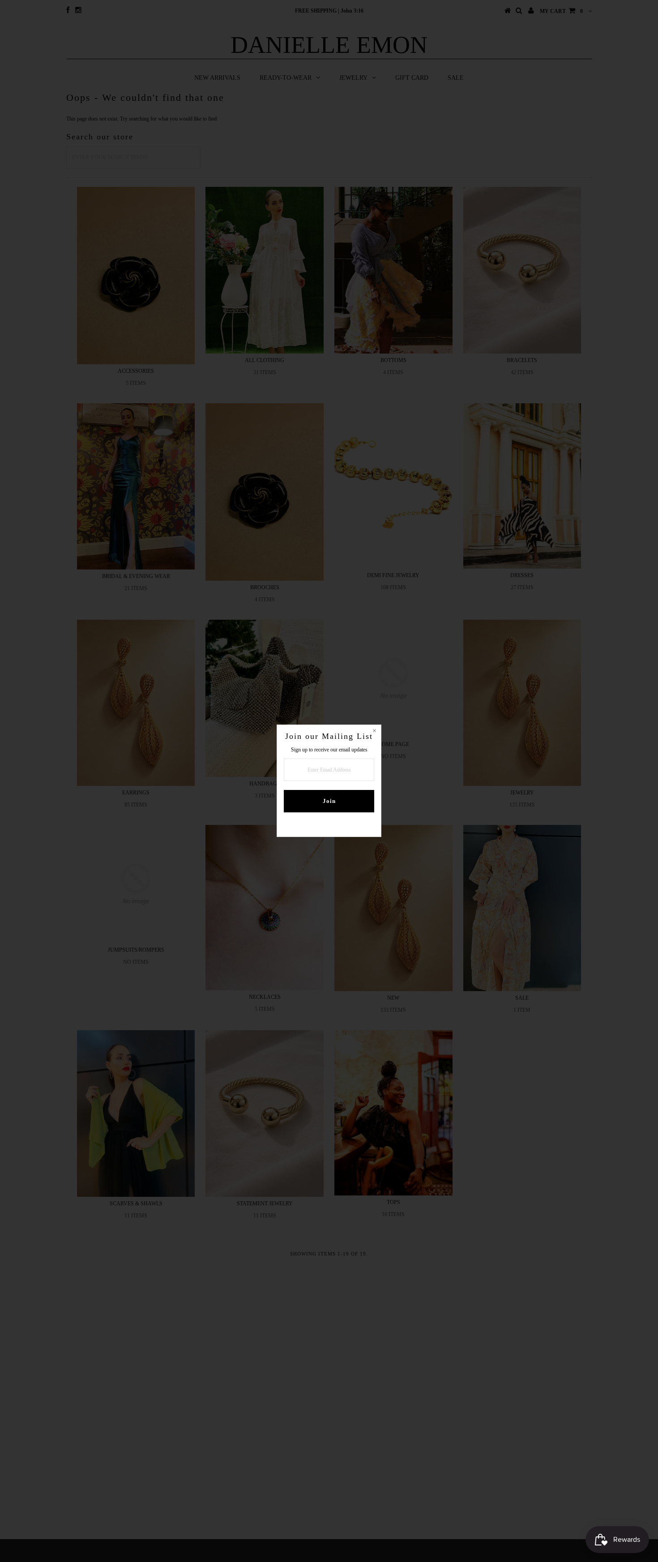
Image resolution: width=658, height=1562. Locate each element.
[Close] (374, 731)
